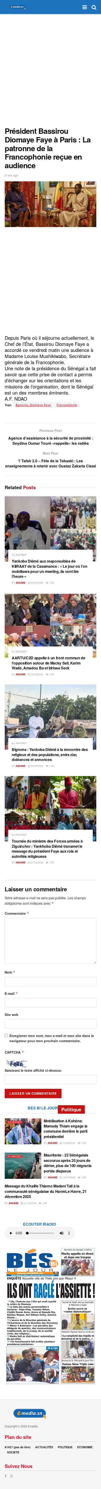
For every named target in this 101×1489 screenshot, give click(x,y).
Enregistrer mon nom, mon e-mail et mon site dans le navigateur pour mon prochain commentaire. (51, 1038)
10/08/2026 (68, 1143)
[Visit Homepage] (16, 7)
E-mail (11, 993)
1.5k (51, 582)
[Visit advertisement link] (50, 1315)
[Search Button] (94, 7)
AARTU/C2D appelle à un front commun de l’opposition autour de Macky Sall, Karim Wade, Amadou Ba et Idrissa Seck (48, 663)
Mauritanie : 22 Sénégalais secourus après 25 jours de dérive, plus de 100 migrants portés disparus (68, 1162)
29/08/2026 (36, 582)
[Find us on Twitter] (11, 1476)
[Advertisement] (50, 69)
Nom (10, 972)
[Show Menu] (84, 7)
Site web (11, 1014)
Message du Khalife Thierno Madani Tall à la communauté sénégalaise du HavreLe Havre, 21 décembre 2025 (45, 1191)
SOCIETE (13, 1452)
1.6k (83, 1177)
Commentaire (17, 913)
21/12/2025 (29, 1203)
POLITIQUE (65, 1447)
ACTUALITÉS (44, 1447)
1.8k (44, 1203)
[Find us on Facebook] (6, 1476)
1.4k (51, 766)
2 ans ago (11, 175)
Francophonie (67, 405)
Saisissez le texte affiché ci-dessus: (33, 1070)
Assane (21, 582)
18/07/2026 (68, 1177)
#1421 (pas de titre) (18, 1447)
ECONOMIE (85, 1447)
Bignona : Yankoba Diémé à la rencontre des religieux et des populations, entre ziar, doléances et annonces (50, 754)
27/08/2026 (36, 862)
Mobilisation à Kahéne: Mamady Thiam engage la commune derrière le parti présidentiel (65, 1128)
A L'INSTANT (19, 554)
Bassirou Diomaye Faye (33, 405)
